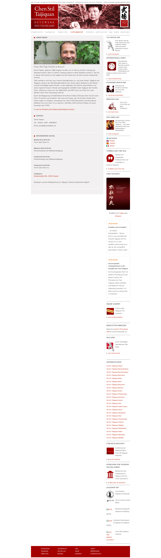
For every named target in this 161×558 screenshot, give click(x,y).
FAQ (76, 549)
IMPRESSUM (95, 551)
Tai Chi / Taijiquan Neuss (114, 410)
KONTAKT (78, 554)
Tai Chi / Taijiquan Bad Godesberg (117, 369)
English (112, 141)
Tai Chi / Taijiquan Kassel (114, 400)
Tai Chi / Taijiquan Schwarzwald (116, 419)
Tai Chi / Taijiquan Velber (114, 431)
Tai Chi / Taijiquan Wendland (115, 435)
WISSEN (60, 554)
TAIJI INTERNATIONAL (115, 78)
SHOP (77, 551)
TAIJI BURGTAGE (113, 112)
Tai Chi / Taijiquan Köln (113, 403)
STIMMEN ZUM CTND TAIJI (116, 169)
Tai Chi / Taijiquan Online (114, 366)
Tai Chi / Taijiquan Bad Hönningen (117, 372)
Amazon (118, 216)
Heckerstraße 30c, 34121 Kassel (46, 176)
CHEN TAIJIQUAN (113, 54)
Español (112, 143)
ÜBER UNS (44, 554)
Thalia (121, 213)
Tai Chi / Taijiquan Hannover (115, 397)
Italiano (112, 146)
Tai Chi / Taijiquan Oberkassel (116, 413)
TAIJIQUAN (44, 551)
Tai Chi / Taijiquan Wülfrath (115, 438)
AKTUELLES (62, 551)
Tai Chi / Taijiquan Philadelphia (116, 428)
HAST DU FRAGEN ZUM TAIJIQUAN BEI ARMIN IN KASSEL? (55, 109)
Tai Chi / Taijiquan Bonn (114, 381)
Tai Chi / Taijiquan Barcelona (115, 375)
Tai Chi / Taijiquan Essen (114, 391)
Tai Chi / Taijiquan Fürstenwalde (116, 394)
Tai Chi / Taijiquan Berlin (114, 378)
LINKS (93, 549)
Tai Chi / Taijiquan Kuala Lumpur (116, 406)
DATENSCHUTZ (96, 554)
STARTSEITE (45, 549)
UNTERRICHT (62, 549)
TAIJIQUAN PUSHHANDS (115, 95)
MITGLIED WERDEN (114, 459)
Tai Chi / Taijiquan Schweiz (115, 422)
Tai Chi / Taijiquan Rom (113, 416)
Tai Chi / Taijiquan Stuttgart (115, 425)
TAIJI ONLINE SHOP (114, 353)
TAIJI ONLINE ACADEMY (115, 317)
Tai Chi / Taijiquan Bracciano (115, 384)
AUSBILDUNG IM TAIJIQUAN (116, 482)
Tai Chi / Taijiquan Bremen (114, 388)
